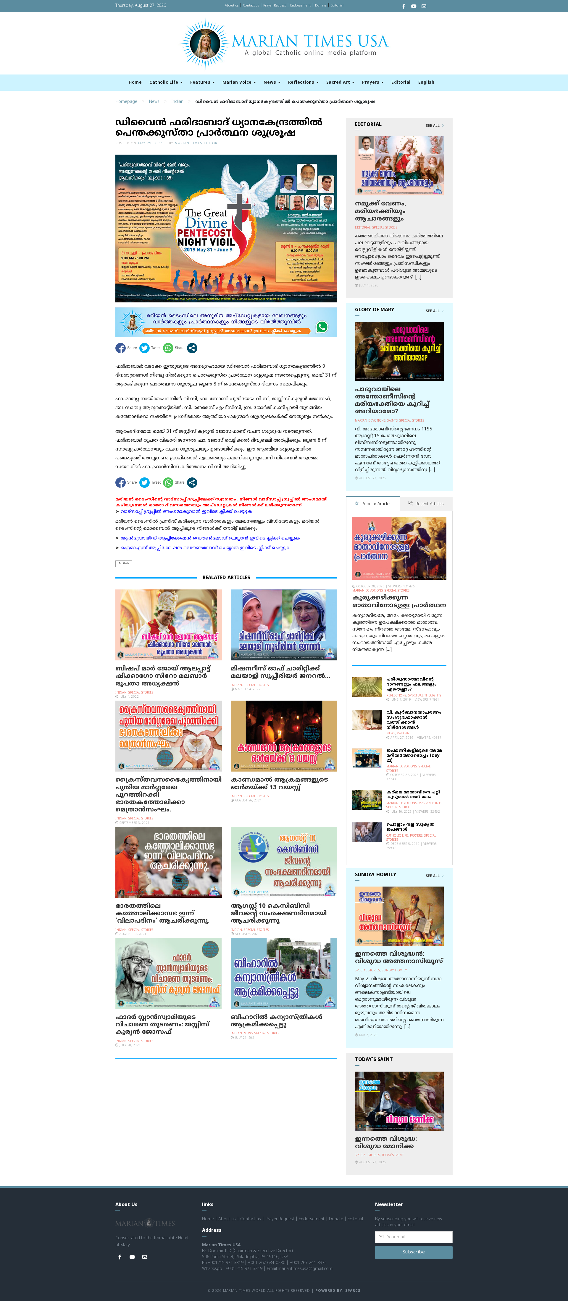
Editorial (337, 6)
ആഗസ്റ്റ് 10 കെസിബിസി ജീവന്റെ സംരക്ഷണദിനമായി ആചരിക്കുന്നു (279, 914)
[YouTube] (413, 6)
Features (201, 82)
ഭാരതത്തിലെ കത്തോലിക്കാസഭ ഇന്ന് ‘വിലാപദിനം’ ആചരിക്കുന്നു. (162, 914)
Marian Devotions (370, 421)
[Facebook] (403, 6)
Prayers (371, 82)
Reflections (302, 82)
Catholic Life (164, 82)
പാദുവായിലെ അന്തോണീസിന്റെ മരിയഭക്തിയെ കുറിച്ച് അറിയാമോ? (392, 401)
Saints (392, 421)
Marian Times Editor (196, 143)
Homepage (126, 101)
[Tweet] (150, 348)
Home (135, 82)
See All (433, 126)
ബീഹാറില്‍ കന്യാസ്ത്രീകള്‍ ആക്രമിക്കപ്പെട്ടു (276, 1021)
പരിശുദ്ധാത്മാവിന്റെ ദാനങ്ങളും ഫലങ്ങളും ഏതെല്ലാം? (411, 684)
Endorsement (300, 6)
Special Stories (141, 693)
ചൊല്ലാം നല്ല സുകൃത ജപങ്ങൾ (410, 827)
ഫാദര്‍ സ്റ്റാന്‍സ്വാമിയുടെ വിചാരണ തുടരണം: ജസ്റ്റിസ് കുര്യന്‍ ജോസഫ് (162, 1025)
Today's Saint (393, 1155)
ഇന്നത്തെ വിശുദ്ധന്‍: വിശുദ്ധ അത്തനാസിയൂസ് (399, 957)
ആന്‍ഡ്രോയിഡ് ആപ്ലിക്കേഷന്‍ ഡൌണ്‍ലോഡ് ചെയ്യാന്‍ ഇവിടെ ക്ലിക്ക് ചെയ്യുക (210, 538)
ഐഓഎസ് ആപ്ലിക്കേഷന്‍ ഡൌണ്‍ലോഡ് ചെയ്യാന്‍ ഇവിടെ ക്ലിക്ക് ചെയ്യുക (206, 548)
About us (231, 6)
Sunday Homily (394, 971)
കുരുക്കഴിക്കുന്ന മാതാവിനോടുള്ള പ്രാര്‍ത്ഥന (399, 601)
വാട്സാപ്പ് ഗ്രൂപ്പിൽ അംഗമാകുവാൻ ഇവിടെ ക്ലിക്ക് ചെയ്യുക (186, 512)
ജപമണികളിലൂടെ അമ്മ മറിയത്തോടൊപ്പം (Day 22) (414, 755)
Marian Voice (237, 82)
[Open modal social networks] (192, 348)
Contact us (251, 6)
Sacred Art (339, 82)
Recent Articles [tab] (429, 504)
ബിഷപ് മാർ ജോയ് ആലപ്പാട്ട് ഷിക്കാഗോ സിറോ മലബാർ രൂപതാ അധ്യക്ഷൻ (162, 676)
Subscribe (414, 1252)
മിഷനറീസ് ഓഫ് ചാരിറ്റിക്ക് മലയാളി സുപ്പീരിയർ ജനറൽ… (280, 672)
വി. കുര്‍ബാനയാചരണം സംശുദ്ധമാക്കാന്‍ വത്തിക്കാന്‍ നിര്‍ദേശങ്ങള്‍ (413, 720)
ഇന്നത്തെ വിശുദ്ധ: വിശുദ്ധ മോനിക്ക (386, 1143)
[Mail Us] (423, 6)
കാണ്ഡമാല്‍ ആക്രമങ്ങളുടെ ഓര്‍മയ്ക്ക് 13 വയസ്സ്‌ (279, 783)
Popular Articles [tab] (375, 504)
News (270, 82)
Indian (177, 101)
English (426, 82)
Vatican (403, 733)
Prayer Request (274, 6)
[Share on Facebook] (126, 348)
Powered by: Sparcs (337, 1291)
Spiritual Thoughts (424, 696)
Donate (320, 6)
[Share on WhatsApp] (174, 348)
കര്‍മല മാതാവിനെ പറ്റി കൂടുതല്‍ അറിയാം (413, 795)
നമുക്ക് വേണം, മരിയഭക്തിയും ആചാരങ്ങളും (380, 211)
